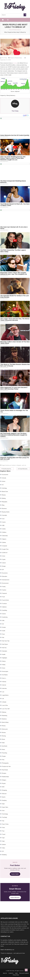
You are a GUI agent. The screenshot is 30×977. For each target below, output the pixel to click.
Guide (3, 630)
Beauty (4, 495)
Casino (4, 522)
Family (3, 586)
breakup (15, 63)
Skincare (4, 793)
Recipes (4, 773)
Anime (3, 481)
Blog (3, 505)
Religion (4, 780)
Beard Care (5, 491)
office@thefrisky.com (9, 949)
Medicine (4, 719)
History (4, 661)
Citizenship (5, 535)
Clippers (4, 539)
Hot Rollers (5, 674)
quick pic (24, 465)
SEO (3, 786)
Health (3, 654)
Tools (3, 827)
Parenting (4, 752)
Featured (4, 593)
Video (3, 848)
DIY (3, 569)
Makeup (4, 712)
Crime (3, 556)
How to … (4, 678)
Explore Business (15, 897)
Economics (5, 573)
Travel (3, 834)
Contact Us (11, 973)
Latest (16, 973)
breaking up (8, 465)
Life (3, 698)
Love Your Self (5, 708)
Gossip (4, 627)
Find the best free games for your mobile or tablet (8, 468)
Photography (5, 763)
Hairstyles (4, 651)
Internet (4, 685)
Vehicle (4, 844)
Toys (3, 831)
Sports (3, 797)
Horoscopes (5, 671)
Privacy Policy (16, 975)
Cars (3, 518)
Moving (4, 735)
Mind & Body (5, 722)
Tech (3, 810)
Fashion (4, 590)
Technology (5, 814)
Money (4, 725)
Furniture (4, 603)
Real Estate (5, 769)
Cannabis (4, 515)
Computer (4, 545)
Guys (3, 634)
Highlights (4, 657)
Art (3, 484)
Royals (4, 783)
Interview (4, 688)
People (4, 756)
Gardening (4, 617)
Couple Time (5, 549)
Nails (3, 742)
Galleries (4, 607)
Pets (3, 759)
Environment (5, 583)
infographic (18, 465)
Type (3, 837)
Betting (4, 498)
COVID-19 (4, 552)
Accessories (5, 474)
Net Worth (4, 746)
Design (4, 566)
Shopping (4, 790)
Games (4, 613)
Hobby (3, 664)
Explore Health (15, 874)
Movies (4, 732)
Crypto (3, 559)
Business (4, 508)
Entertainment (5, 579)
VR (3, 851)
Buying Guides (5, 511)
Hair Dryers (5, 644)
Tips (3, 820)
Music (3, 739)
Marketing (4, 715)
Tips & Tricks (5, 824)
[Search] (25, 14)
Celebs (4, 528)
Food (3, 596)
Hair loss (4, 647)
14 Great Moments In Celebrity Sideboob (24, 468)
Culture (4, 562)
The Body (4, 817)
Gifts (3, 620)
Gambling (4, 610)
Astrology (4, 488)
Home (3, 668)
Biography (4, 501)
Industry (4, 681)
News (3, 749)
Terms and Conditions (24, 973)
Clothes (4, 542)
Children (4, 532)
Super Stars (5, 807)
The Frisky (4, 57)
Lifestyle (4, 702)
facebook (13, 465)
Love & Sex (5, 705)
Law (3, 691)
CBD (3, 525)
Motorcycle (5, 729)
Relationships (18, 57)
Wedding (4, 854)
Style (3, 803)
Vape (3, 841)
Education (4, 576)
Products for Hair (6, 766)
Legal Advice (5, 695)
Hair (3, 637)
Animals (4, 478)
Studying (4, 800)
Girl (3, 623)
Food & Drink (5, 600)
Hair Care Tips (5, 640)
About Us (5, 973)
